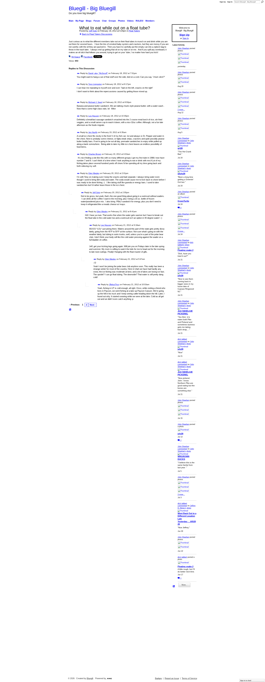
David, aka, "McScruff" (98, 73)
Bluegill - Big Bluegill (92, 8)
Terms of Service (189, 678)
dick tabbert (182, 339)
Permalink (78, 73)
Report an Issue (172, 678)
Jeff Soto (93, 31)
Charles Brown (94, 154)
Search (262, 2)
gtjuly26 (181, 173)
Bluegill (90, 678)
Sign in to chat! (245, 680)
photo (188, 143)
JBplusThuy (114, 284)
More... (184, 585)
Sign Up (223, 2)
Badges (158, 678)
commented (182, 141)
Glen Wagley (93, 173)
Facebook (88, 57)
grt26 (180, 148)
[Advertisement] (181, 631)
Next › (92, 305)
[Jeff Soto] (73, 33)
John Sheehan (183, 48)
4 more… (181, 231)
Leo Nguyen (93, 116)
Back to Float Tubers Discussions (97, 34)
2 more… (181, 110)
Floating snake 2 (185, 250)
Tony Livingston (95, 84)
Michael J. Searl (95, 102)
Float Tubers (134, 31)
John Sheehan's (186, 142)
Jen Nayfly (92, 132)
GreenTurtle (183, 201)
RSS (70, 309)
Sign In (229, 2)
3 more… (181, 494)
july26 (180, 275)
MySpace (75, 57)
